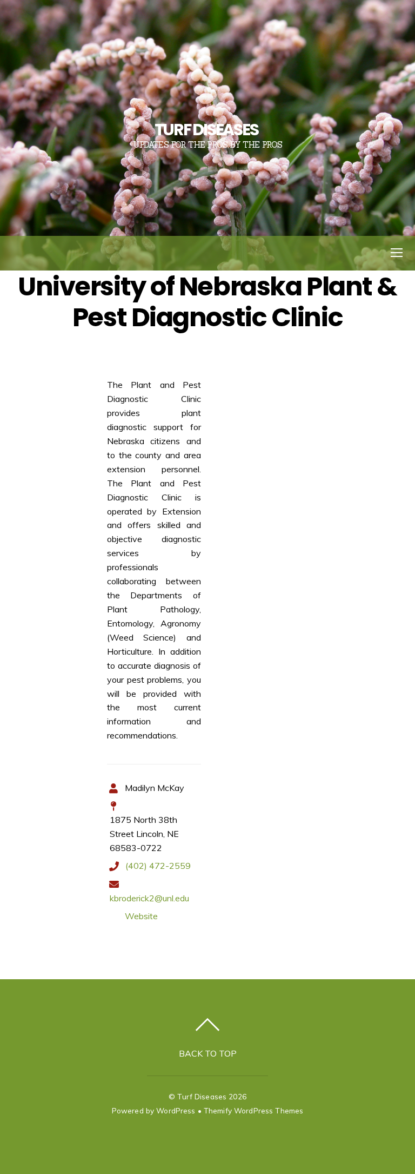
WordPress (175, 1110)
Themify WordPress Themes (253, 1110)
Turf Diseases (201, 1096)
